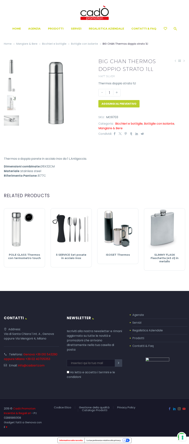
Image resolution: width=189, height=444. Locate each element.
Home (16, 28)
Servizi (76, 28)
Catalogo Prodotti (94, 410)
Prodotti (55, 28)
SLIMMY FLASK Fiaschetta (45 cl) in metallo (164, 258)
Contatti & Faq (143, 346)
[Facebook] (114, 133)
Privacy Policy (126, 407)
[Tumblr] (131, 133)
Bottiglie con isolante (84, 44)
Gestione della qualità (94, 407)
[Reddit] (142, 133)
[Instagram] (179, 408)
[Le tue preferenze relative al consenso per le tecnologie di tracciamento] (182, 437)
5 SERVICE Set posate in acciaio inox (71, 256)
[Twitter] (120, 133)
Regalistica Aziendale (106, 28)
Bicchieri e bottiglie (54, 44)
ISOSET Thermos (118, 254)
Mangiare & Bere (26, 44)
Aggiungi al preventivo (119, 104)
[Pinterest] (125, 133)
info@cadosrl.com (31, 365)
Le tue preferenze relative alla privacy (104, 440)
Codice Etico (62, 407)
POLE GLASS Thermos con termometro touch (24, 256)
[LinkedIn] (137, 133)
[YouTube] (184, 408)
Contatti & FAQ (143, 28)
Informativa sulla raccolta (71, 440)
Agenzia (34, 28)
